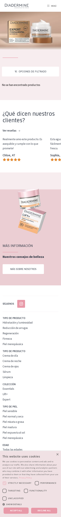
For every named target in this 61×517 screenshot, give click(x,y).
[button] (30, 504)
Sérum (7, 372)
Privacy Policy (25, 477)
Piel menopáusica (13, 344)
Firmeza (7, 338)
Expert (6, 399)
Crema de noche (12, 361)
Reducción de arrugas (15, 328)
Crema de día (10, 355)
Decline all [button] (44, 510)
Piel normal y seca (13, 416)
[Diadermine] (17, 6)
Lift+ (5, 394)
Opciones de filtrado (32, 71)
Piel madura (10, 427)
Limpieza (8, 377)
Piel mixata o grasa (13, 422)
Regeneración (11, 333)
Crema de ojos (11, 366)
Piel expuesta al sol (14, 432)
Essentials (8, 389)
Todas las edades (12, 449)
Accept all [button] (16, 510)
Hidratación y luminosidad (18, 322)
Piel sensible (10, 411)
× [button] (57, 454)
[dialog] (30, 484)
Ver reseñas (10, 130)
